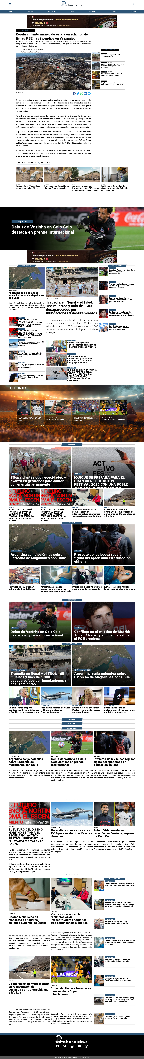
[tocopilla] (99, 1018)
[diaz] (99, 885)
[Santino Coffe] (72, 27)
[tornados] (96, 57)
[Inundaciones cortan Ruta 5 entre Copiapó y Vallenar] (96, 75)
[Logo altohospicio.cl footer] (71, 1043)
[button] (27, 162)
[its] (56, 583)
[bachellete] (103, 327)
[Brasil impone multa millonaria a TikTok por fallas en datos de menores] (13, 377)
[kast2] (103, 299)
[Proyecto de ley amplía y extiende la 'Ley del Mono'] (24, 583)
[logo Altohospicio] (72, 6)
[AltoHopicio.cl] (10, 5)
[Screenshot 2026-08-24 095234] (71, 909)
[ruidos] (99, 904)
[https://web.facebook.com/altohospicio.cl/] (58, 1047)
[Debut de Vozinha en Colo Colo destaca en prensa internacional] (103, 271)
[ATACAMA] (96, 66)
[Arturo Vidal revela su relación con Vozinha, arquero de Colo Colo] (13, 355)
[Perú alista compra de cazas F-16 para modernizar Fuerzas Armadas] (13, 343)
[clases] (96, 85)
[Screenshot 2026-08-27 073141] (13, 321)
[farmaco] (119, 583)
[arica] (99, 999)
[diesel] (87, 583)
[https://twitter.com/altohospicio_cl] (65, 1047)
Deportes (23, 401)
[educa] (103, 285)
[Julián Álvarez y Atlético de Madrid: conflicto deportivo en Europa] (103, 313)
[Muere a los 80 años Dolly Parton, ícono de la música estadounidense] (13, 366)
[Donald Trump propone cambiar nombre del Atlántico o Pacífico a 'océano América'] (24, 704)
